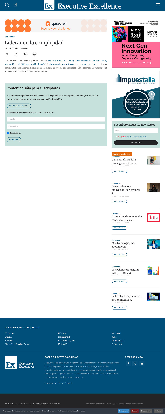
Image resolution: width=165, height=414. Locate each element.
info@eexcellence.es (63, 383)
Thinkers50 (117, 344)
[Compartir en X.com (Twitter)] (7, 54)
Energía (8, 337)
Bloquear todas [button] (146, 411)
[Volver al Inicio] (82, 5)
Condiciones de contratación (130, 404)
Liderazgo (62, 333)
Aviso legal (111, 404)
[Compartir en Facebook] (16, 54)
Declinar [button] (135, 411)
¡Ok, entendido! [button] (124, 411)
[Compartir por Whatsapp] (34, 54)
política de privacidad (136, 137)
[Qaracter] (56, 25)
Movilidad (116, 333)
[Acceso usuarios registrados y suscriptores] (15, 5)
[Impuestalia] (136, 94)
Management (64, 337)
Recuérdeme (15, 133)
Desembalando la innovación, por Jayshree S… (126, 190)
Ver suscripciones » (19, 106)
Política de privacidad (95, 404)
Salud (114, 337)
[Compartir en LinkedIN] (25, 54)
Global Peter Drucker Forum (17, 344)
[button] (7, 5)
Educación (9, 333)
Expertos (10, 37)
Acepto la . (132, 137)
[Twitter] (134, 363)
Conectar (13, 139)
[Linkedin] (141, 363)
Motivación (63, 344)
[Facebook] (128, 363)
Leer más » (119, 171)
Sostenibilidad (118, 340)
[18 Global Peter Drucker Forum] (136, 43)
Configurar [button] (158, 411)
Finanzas (9, 340)
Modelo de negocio (66, 340)
